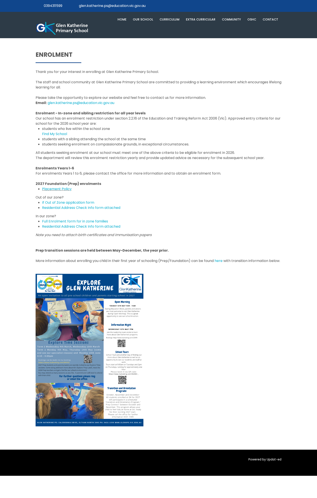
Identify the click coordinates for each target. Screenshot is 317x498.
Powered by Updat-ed (264, 459)
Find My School (54, 133)
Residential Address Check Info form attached (81, 207)
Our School (143, 19)
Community (231, 19)
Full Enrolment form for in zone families (75, 221)
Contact (270, 19)
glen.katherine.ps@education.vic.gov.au (112, 5)
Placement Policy (57, 188)
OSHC (251, 19)
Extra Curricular (200, 19)
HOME (122, 19)
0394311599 (53, 5)
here (219, 260)
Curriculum (169, 19)
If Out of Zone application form (68, 202)
